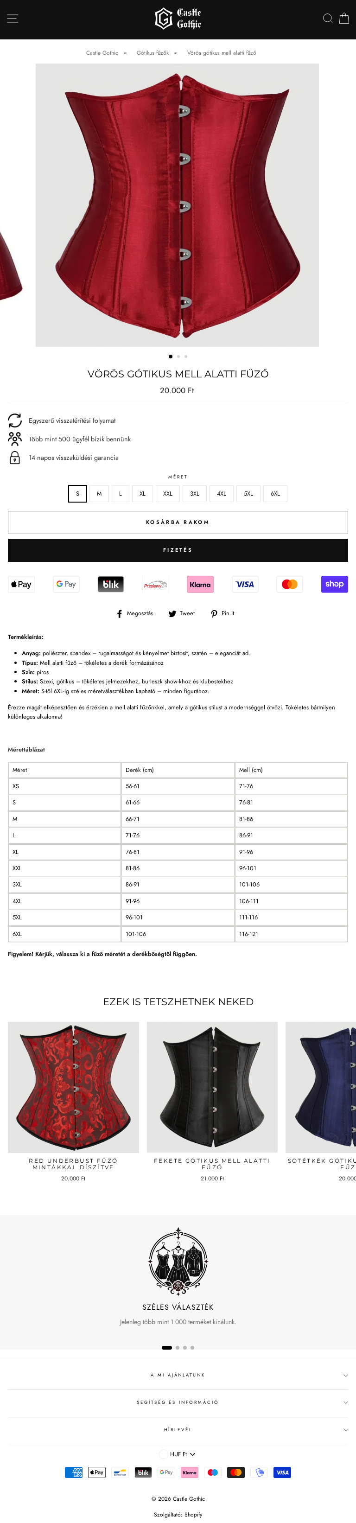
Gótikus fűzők (153, 53)
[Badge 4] (192, 1348)
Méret (177, 477)
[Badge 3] (185, 1348)
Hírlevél (178, 1430)
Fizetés (178, 550)
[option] (178, 205)
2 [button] (179, 357)
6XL (275, 493)
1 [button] (171, 357)
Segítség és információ (178, 1402)
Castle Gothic (102, 53)
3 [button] (186, 357)
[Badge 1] (167, 1348)
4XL (221, 493)
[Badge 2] (177, 1348)
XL (143, 493)
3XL (194, 493)
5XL (248, 493)
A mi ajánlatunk (178, 1375)
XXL (167, 493)
